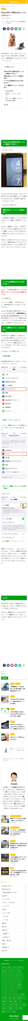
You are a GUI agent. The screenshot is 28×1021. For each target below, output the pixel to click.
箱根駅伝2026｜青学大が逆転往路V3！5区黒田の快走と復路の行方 (18, 845)
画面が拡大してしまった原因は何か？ (13, 77)
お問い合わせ (21, 960)
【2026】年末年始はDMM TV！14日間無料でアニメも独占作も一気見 (18, 872)
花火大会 (4, 1008)
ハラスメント (5, 987)
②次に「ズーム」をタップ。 (13, 95)
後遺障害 (4, 1001)
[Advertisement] (14, 124)
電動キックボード (6, 1011)
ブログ (12, 987)
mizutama (20, 967)
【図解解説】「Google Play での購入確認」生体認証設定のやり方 (17, 689)
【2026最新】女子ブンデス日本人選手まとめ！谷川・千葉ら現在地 (18, 859)
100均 (3, 967)
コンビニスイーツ (18, 977)
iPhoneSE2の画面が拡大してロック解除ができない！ (14, 72)
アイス (11, 974)
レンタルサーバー (6, 994)
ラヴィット (13, 991)
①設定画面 (9, 91)
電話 (14, 1011)
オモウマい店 (18, 974)
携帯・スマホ (17, 1001)
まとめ (6, 104)
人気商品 (4, 998)
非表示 (12, 67)
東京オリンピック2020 (7, 1004)
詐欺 (16, 1008)
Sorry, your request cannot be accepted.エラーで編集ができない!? (17, 727)
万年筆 (22, 994)
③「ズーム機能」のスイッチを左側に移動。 (14, 99)
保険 (10, 998)
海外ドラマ (17, 1004)
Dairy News (14, 2)
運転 (21, 1008)
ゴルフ (13, 981)
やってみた (4, 974)
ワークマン (15, 994)
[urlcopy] (23, 28)
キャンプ (4, 977)
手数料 (10, 1001)
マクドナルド (5, 991)
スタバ (19, 981)
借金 (14, 998)
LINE (14, 967)
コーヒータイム (5, 981)
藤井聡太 (11, 1008)
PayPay (4, 970)
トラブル (4, 984)
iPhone (4, 673)
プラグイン (19, 987)
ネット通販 (18, 984)
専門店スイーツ (21, 998)
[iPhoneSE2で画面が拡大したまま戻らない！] (16, 28)
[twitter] (4, 28)
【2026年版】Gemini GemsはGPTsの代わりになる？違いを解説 (17, 714)
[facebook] (8, 28)
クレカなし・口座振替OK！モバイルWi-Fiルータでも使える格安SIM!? (18, 832)
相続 (24, 1004)
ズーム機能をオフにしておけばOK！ (13, 86)
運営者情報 (6, 960)
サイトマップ (13, 960)
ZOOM (18, 970)
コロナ (10, 977)
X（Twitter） (11, 970)
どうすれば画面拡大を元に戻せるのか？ (13, 82)
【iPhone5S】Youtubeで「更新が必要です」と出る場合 (17, 701)
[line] (19, 28)
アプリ (4, 671)
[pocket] (12, 28)
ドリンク (11, 984)
